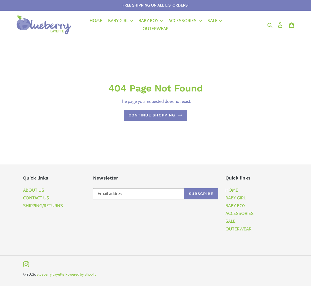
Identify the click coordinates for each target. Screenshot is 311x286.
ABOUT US (33, 190)
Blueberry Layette (50, 274)
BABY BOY (235, 205)
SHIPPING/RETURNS (43, 205)
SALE (230, 221)
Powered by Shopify (80, 274)
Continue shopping (152, 115)
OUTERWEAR (238, 229)
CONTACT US (36, 198)
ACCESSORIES (239, 213)
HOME (231, 190)
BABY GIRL (235, 198)
